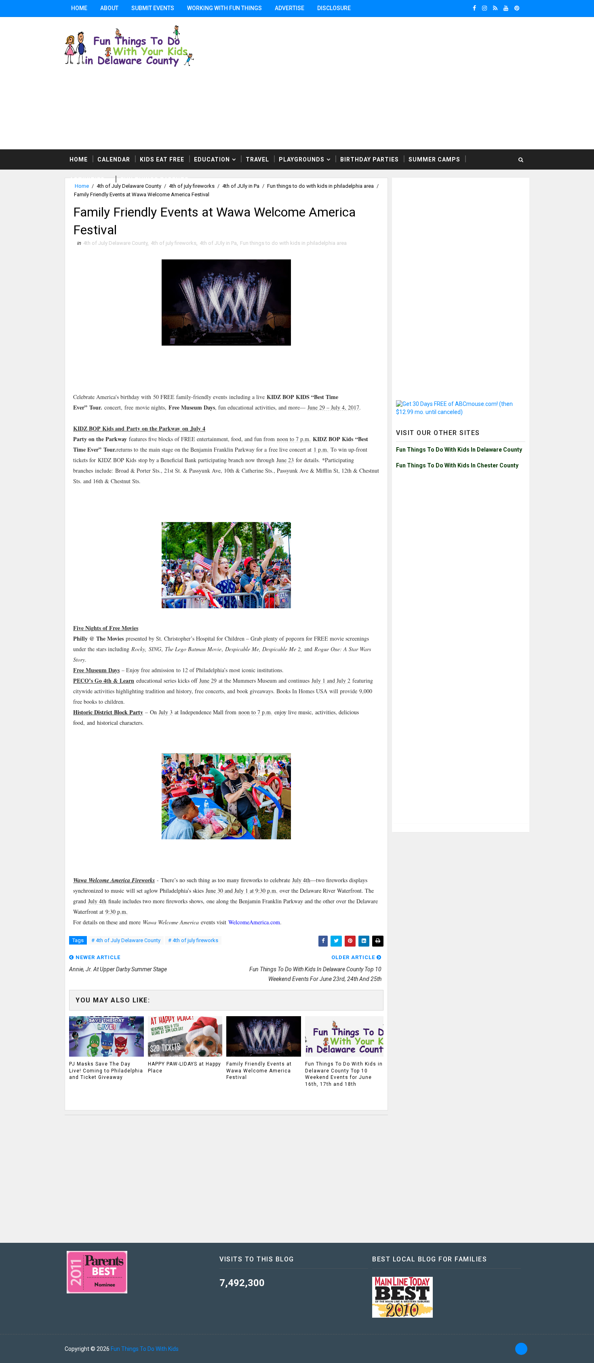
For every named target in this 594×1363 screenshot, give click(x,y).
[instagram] (484, 8)
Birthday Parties (369, 159)
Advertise (289, 8)
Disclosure (334, 8)
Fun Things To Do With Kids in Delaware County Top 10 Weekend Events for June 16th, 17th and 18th (344, 1074)
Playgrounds (301, 159)
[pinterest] (516, 8)
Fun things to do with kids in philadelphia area (293, 243)
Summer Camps (434, 159)
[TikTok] (521, 1349)
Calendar (113, 159)
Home (79, 8)
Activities (87, 179)
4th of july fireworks (173, 243)
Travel (257, 159)
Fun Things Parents (154, 179)
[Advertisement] (460, 232)
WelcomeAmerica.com (254, 922)
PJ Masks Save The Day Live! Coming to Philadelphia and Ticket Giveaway (106, 1071)
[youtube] (505, 8)
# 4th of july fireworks (193, 940)
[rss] (495, 8)
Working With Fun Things (224, 8)
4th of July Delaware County (115, 243)
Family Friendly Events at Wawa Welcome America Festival (259, 1071)
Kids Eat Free (162, 159)
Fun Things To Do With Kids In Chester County (457, 465)
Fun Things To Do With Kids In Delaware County (459, 449)
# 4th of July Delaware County (125, 940)
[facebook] (474, 8)
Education (212, 159)
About (109, 8)
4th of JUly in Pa (218, 243)
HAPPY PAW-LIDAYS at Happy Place (184, 1067)
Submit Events (152, 8)
